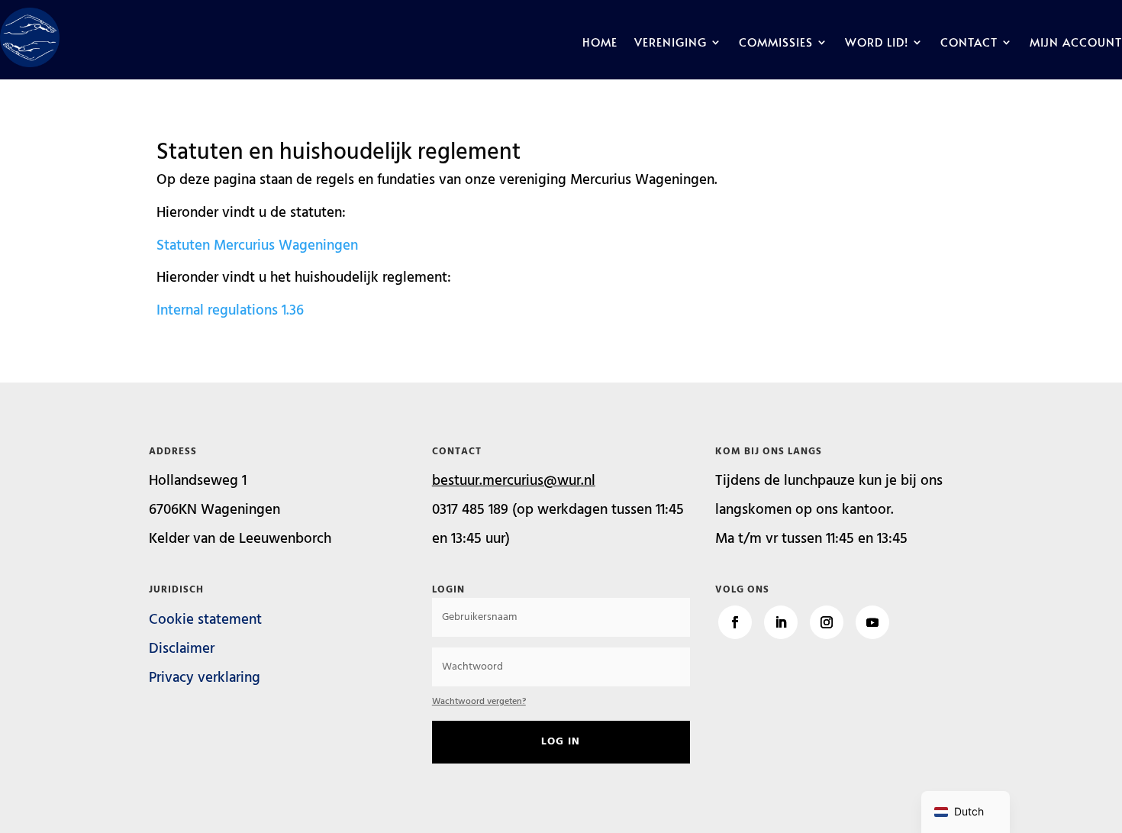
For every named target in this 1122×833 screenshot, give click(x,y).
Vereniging (670, 43)
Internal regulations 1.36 (230, 310)
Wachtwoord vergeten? (479, 701)
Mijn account (1076, 43)
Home (599, 43)
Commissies (776, 43)
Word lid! (876, 43)
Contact (969, 43)
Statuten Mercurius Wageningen (257, 245)
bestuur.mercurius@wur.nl (513, 481)
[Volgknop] (735, 622)
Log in (560, 742)
